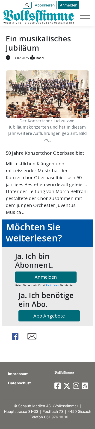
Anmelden (68, 5)
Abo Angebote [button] (49, 316)
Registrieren (52, 285)
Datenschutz (19, 383)
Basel (40, 58)
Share (15, 336)
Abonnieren (45, 5)
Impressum (18, 373)
